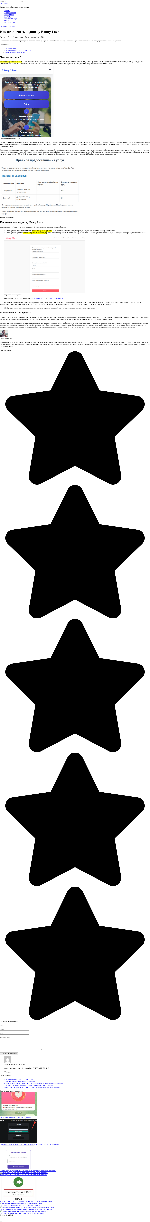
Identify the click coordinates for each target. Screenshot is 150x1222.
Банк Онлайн (9, 15)
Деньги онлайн (10, 13)
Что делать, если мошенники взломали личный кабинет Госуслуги (29, 1085)
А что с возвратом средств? (14, 52)
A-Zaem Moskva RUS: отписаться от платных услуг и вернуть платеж (26, 1209)
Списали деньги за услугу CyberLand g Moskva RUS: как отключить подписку (33, 1083)
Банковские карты (11, 19)
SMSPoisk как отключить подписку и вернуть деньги (20, 1205)
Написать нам (9, 23)
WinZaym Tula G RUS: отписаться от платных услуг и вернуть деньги (26, 1201)
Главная (7, 11)
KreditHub (3, 3)
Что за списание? (10, 48)
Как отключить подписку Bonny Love (18, 1079)
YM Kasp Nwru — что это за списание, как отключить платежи (23, 1175)
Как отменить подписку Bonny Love (18, 50)
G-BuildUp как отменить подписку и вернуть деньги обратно (23, 1213)
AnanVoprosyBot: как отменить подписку (19, 1081)
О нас (6, 21)
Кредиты (7, 17)
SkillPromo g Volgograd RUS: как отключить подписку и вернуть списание (32, 1087)
